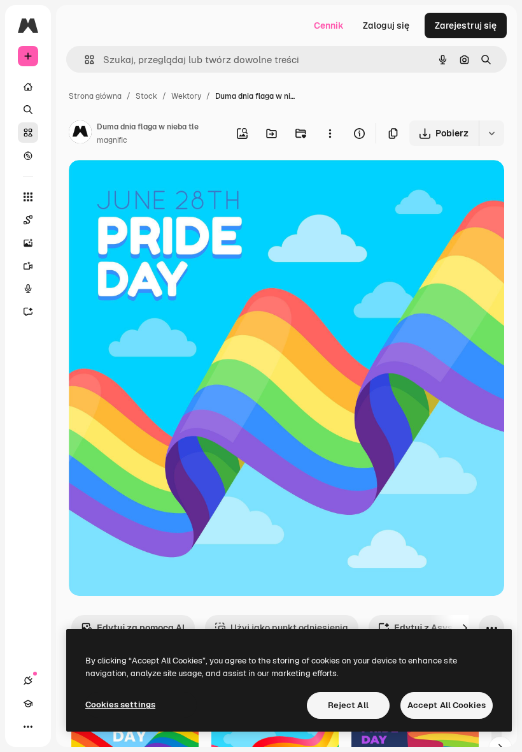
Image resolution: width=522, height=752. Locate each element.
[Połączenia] (28, 680)
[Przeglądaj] (28, 155)
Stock (146, 96)
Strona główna (95, 96)
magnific (112, 140)
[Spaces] (28, 220)
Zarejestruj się (466, 25)
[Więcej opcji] (329, 133)
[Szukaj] (28, 109)
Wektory (186, 96)
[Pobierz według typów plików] (491, 133)
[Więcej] (28, 726)
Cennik (329, 25)
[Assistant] (28, 311)
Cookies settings (120, 704)
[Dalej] (464, 627)
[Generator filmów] (28, 266)
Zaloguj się (386, 25)
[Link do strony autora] (80, 133)
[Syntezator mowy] (28, 288)
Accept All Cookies (446, 705)
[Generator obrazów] (28, 243)
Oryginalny (156, 184)
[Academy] (28, 703)
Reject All (348, 705)
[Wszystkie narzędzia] (28, 197)
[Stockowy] (28, 132)
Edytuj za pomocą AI (141, 627)
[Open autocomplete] (84, 59)
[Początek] (28, 86)
